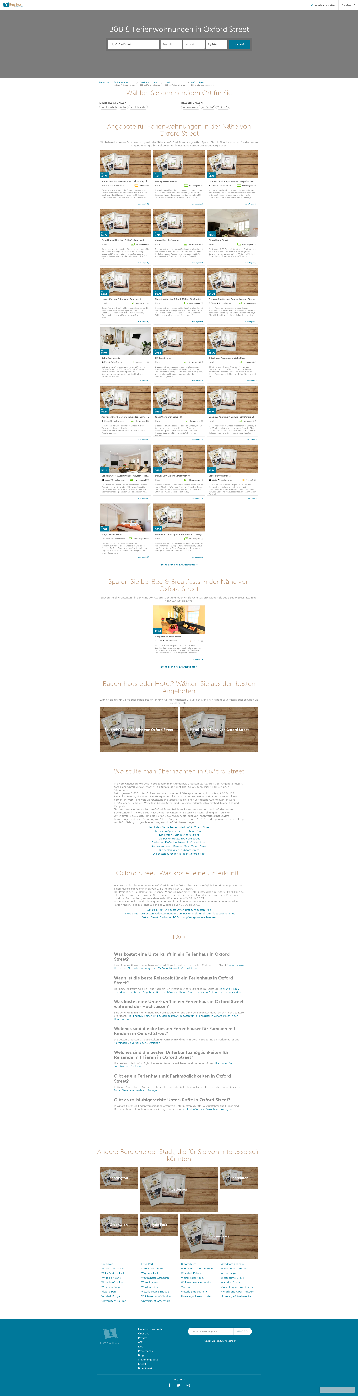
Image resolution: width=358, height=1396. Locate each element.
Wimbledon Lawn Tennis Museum (199, 1268)
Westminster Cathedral (155, 1277)
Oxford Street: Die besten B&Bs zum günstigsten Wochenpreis (179, 917)
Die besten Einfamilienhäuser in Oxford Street (179, 842)
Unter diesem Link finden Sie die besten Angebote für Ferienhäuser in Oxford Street (179, 967)
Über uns (143, 1333)
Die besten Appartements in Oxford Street (179, 831)
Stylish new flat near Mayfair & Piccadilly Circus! (127, 181)
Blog (141, 1355)
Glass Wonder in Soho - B (168, 417)
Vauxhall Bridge (110, 1296)
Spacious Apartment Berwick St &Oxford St (231, 417)
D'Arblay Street (163, 358)
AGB (140, 1342)
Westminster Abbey (192, 1277)
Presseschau (145, 1351)
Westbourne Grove (232, 1277)
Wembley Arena (151, 1282)
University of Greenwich (155, 1300)
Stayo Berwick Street (219, 475)
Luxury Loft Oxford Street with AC (173, 475)
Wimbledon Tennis (152, 1268)
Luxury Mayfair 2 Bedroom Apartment (121, 299)
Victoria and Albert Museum (237, 1291)
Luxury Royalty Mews (166, 181)
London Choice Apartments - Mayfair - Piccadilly (127, 475)
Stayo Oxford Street (112, 534)
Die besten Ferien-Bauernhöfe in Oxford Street (179, 846)
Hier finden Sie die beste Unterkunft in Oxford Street (179, 827)
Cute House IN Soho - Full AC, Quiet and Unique (127, 240)
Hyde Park (147, 1264)
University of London (113, 1300)
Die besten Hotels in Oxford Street (179, 838)
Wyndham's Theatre (233, 1264)
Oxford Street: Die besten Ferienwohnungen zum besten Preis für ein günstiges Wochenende (179, 913)
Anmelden (242, 1331)
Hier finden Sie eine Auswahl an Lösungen (206, 1109)
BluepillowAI (145, 1368)
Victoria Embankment (194, 1291)
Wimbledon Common (234, 1268)
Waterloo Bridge (111, 1287)
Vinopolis (186, 1287)
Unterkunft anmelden (151, 1329)
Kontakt (142, 1364)
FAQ (140, 1346)
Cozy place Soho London (168, 636)
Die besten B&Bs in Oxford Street (179, 834)
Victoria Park (108, 1291)
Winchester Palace (112, 1268)
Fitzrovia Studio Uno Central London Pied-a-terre (235, 299)
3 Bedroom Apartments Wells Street (227, 358)
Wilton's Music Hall (112, 1273)
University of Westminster (196, 1296)
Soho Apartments (111, 358)
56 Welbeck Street (218, 240)
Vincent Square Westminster (238, 1287)
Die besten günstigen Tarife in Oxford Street (179, 853)
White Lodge (228, 1273)
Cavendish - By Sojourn (167, 240)
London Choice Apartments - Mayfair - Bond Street (235, 181)
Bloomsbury (188, 1264)
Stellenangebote (148, 1359)
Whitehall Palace (191, 1273)
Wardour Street (150, 1287)
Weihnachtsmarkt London (196, 1282)
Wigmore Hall (149, 1273)
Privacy (142, 1337)
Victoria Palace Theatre (155, 1291)
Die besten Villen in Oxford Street (179, 850)
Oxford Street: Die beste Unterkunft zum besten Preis (179, 909)
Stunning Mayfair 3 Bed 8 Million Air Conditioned (180, 299)
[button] (169, 1385)
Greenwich (108, 1264)
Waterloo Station (231, 1282)
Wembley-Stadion (112, 1282)
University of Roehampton (236, 1296)
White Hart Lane (111, 1277)
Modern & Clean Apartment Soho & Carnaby (178, 534)
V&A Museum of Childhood (157, 1296)
